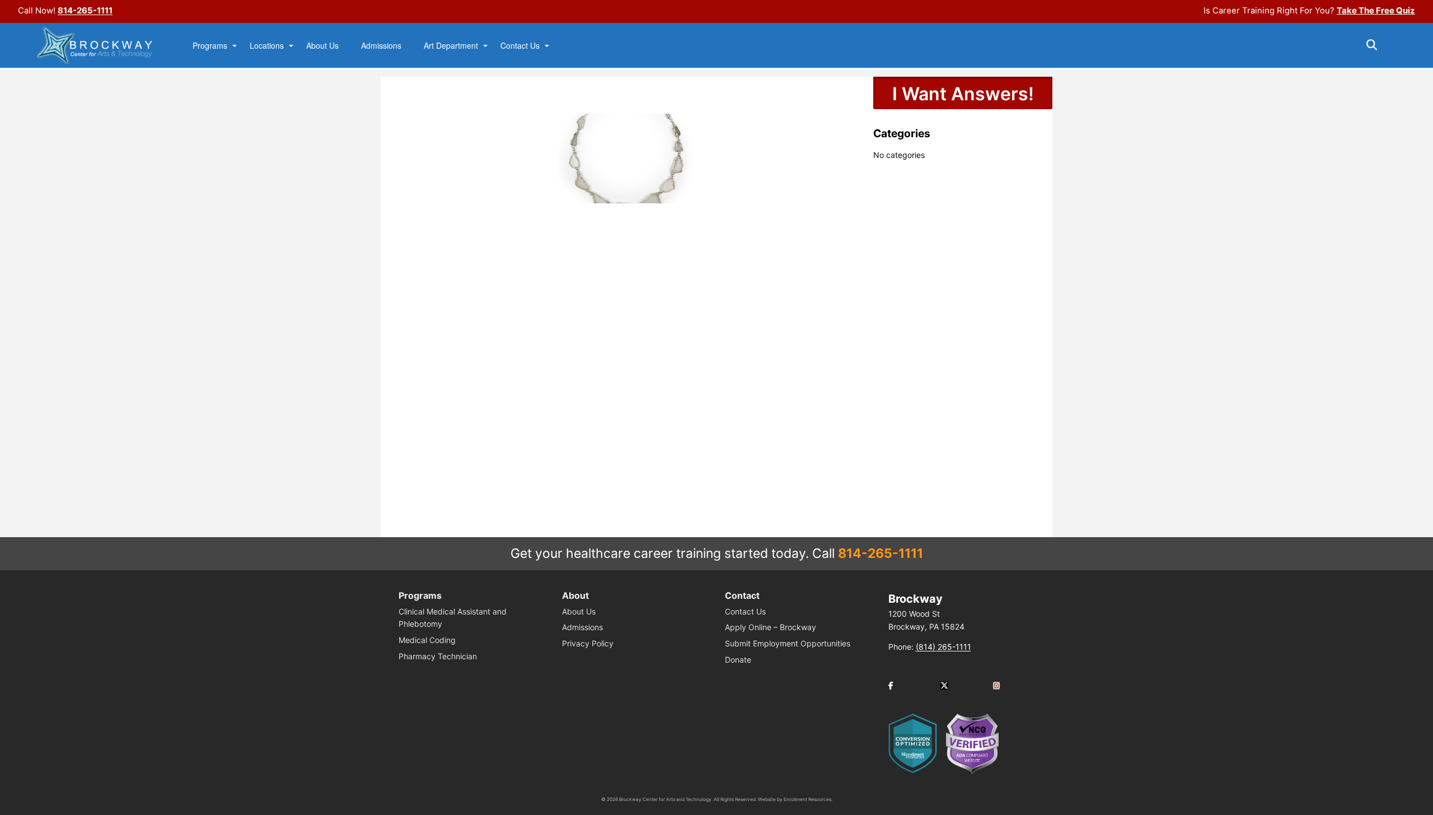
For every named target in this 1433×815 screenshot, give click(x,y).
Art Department (451, 45)
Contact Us (520, 45)
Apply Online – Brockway (770, 627)
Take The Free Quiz (1376, 11)
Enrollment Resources (807, 799)
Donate (738, 659)
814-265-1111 (85, 11)
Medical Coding (427, 640)
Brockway (915, 599)
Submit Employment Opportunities (787, 643)
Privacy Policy (588, 643)
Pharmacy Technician (438, 656)
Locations (267, 45)
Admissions (381, 45)
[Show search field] (1381, 44)
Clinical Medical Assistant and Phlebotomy (453, 617)
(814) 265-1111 (943, 646)
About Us (322, 45)
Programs (210, 45)
